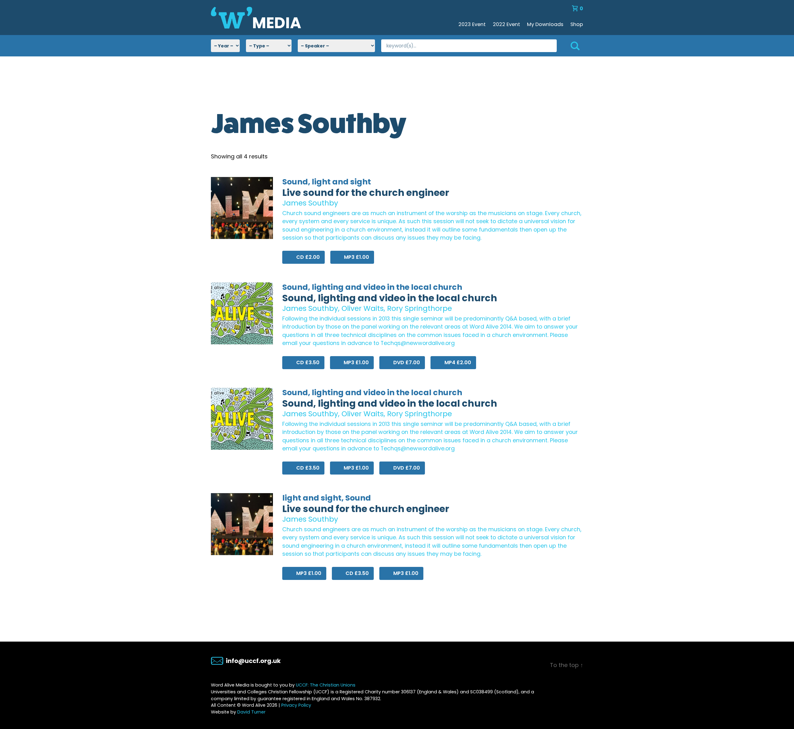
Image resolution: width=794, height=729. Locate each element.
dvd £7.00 (406, 362)
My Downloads (545, 24)
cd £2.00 (307, 257)
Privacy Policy (296, 705)
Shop (576, 24)
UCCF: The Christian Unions (325, 685)
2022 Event (506, 24)
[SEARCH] (570, 45)
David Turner (251, 712)
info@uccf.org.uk (253, 660)
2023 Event (472, 24)
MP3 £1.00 (356, 257)
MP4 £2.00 (457, 362)
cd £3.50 (307, 362)
